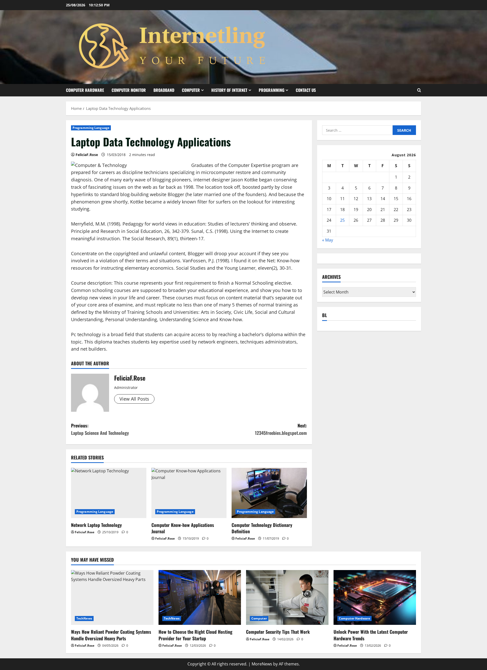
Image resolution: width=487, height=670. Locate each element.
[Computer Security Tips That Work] (287, 597)
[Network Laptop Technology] (108, 493)
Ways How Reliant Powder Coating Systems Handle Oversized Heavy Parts (111, 634)
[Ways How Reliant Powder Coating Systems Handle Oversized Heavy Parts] (112, 597)
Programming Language (91, 128)
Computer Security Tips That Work (278, 631)
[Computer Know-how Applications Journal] (189, 493)
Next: (281, 429)
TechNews (84, 618)
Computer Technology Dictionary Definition (262, 528)
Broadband (163, 90)
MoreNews (262, 664)
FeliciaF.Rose (87, 154)
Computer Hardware (85, 90)
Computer (191, 90)
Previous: (100, 429)
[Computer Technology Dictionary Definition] (269, 493)
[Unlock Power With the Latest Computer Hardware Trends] (375, 597)
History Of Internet (229, 90)
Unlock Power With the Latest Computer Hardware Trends (371, 634)
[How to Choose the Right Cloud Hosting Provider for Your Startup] (200, 597)
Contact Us (306, 90)
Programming (271, 90)
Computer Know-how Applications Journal (182, 528)
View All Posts (134, 399)
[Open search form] (419, 90)
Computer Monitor (129, 90)
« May (327, 240)
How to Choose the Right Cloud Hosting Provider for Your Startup (195, 634)
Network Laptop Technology (96, 525)
